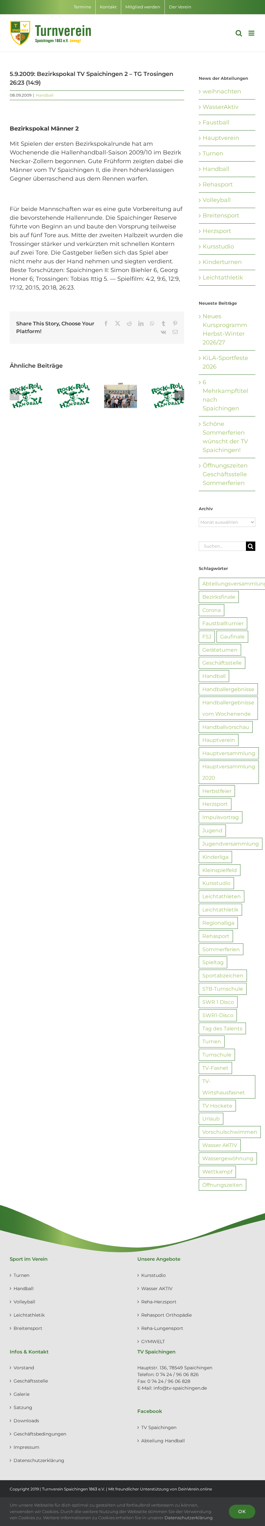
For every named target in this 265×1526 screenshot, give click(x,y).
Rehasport (218, 184)
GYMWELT (153, 1341)
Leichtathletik (223, 277)
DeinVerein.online (195, 1489)
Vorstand (24, 1368)
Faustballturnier (223, 623)
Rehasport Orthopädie (166, 1315)
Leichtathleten (221, 896)
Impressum (26, 1447)
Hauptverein (221, 138)
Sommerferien (221, 949)
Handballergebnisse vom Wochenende (228, 708)
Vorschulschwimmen (229, 1132)
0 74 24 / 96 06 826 (177, 1374)
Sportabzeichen (222, 975)
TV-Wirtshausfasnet (223, 1087)
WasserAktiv (220, 107)
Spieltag (213, 962)
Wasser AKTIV (219, 1145)
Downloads (26, 1421)
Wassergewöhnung (227, 1158)
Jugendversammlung (230, 843)
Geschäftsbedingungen (40, 1434)
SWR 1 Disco (218, 1002)
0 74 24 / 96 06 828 (168, 1381)
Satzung (23, 1407)
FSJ (206, 636)
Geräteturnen (220, 650)
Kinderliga (215, 857)
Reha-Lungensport (162, 1328)
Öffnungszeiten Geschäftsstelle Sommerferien (225, 474)
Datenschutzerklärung (39, 1460)
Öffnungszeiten (222, 1185)
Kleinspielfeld (219, 870)
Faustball (216, 122)
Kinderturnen (222, 262)
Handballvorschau (225, 727)
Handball (44, 95)
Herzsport (217, 231)
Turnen (213, 153)
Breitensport (221, 215)
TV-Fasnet (215, 1068)
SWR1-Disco (217, 1015)
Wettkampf (217, 1171)
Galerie (21, 1394)
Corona (211, 610)
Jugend (212, 830)
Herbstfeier (216, 791)
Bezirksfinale (218, 597)
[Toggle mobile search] (239, 33)
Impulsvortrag (220, 817)
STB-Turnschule (222, 988)
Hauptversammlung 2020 (228, 772)
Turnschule (216, 1054)
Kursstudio (218, 246)
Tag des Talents (222, 1028)
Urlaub (211, 1118)
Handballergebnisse (228, 689)
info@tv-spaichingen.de (180, 1388)
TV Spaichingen (158, 1427)
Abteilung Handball (163, 1441)
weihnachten (222, 91)
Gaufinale (232, 636)
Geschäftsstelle (222, 662)
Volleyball (217, 200)
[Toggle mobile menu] (252, 33)
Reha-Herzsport (158, 1302)
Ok (242, 1511)
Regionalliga (218, 923)
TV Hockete (217, 1105)
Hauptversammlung (228, 753)
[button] (14, 395)
